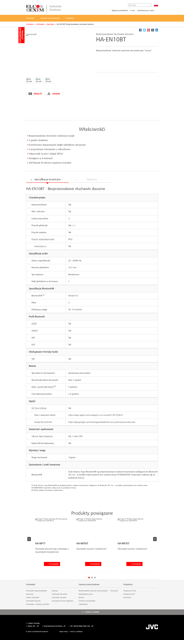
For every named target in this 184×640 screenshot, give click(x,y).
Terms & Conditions (76, 631)
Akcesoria (114, 591)
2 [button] (92, 577)
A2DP (34, 323)
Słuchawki (40, 24)
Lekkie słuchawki (32, 597)
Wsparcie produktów (120, 10)
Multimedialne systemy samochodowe (93, 591)
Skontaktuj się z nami (145, 10)
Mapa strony (63, 631)
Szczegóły (53, 564)
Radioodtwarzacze (86, 594)
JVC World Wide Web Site (80, 626)
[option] (52, 546)
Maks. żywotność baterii (42, 387)
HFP (33, 337)
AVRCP (35, 330)
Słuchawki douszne (33, 601)
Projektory (128, 584)
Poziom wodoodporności (43, 239)
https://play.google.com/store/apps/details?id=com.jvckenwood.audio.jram (101, 422)
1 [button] (89, 577)
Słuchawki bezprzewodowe (36, 591)
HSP (33, 344)
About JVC (32, 626)
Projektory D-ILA (129, 591)
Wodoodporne (40, 246)
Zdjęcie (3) (38, 93)
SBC (33, 359)
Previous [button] (29, 539)
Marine (81, 597)
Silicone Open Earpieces (42, 436)
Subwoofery (83, 604)
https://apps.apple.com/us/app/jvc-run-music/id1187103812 (95, 415)
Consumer (30, 24)
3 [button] (95, 577)
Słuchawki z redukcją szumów (37, 604)
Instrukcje (56, 93)
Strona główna (92, 612)
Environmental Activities (53, 626)
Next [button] (155, 539)
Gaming (55, 591)
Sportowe (50, 24)
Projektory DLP (129, 594)
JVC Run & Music (39, 408)
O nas (132, 10)
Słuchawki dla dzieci (59, 594)
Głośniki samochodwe (87, 601)
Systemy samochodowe (89, 584)
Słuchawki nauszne (59, 597)
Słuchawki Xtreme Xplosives (62, 601)
